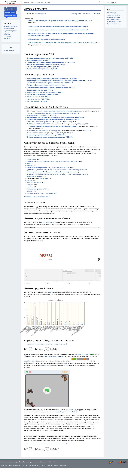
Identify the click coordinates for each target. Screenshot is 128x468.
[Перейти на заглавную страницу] (10, 12)
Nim (62, 356)
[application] (62, 276)
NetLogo (75, 412)
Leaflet (98, 227)
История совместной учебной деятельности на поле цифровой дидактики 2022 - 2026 (60, 21)
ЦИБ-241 (54, 69)
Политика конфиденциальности (12, 465)
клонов (64, 363)
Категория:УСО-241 (73, 119)
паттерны (30, 185)
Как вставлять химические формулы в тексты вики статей (47, 344)
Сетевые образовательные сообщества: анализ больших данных (53, 126)
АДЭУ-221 (73, 62)
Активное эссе (72, 161)
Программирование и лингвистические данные (45, 58)
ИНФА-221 (70, 58)
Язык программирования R (37, 67)
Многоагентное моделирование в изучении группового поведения (55, 113)
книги (29, 163)
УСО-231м (61, 135)
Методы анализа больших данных (39, 94)
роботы (29, 180)
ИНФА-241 (59, 92)
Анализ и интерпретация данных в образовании (45, 119)
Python (30, 356)
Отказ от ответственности (57, 465)
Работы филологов (33, 99)
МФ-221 (47, 60)
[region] (62, 265)
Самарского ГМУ (50, 193)
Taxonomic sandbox (52, 172)
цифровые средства (34, 176)
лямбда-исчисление (81, 354)
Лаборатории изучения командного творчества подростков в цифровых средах (58, 26)
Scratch (62, 167)
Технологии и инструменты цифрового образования (46, 83)
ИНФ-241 (51, 90)
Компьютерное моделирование (61, 117)
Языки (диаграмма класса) (69, 172)
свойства (40, 211)
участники (30, 193)
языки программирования (37, 167)
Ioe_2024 (85, 124)
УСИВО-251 (47, 96)
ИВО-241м (69, 137)
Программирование (34, 60)
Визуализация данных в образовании (41, 135)
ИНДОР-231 (80, 117)
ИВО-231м (87, 130)
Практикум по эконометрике (37, 69)
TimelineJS (28, 283)
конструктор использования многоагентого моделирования (59, 111)
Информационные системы (37, 90)
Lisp (52, 167)
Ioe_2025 (77, 124)
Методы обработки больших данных (40, 65)
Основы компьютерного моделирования (41, 92)
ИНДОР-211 (61, 65)
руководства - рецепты (35, 189)
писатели (30, 187)
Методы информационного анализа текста (43, 85)
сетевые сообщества (34, 182)
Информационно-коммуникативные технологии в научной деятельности (54, 81)
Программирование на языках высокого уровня (43, 130)
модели (29, 165)
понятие (48, 292)
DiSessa (45, 255)
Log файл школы (82, 170)
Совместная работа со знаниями (64, 170)
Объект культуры (48, 222)
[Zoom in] (26, 270)
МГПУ (38, 193)
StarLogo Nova (63, 412)
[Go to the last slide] (26, 276)
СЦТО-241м (73, 78)
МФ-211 (46, 115)
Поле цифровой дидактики (11, 2)
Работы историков (33, 101)
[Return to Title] (26, 279)
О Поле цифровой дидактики (36, 465)
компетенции (31, 159)
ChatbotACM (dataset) (44, 170)
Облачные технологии (35, 96)
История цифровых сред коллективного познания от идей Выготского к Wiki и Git (58, 30)
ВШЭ (42, 193)
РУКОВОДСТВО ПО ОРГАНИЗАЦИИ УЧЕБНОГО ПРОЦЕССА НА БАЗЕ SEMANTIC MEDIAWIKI (60, 43)
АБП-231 (72, 87)
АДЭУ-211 (67, 122)
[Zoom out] (26, 273)
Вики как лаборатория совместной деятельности (46, 39)
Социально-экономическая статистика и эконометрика (47, 87)
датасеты (30, 170)
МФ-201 (54, 115)
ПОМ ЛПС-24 (45, 99)
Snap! (67, 167)
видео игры (44, 178)
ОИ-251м (44, 101)
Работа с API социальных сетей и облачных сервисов (46, 62)
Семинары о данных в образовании (37, 197)
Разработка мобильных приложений (39, 122)
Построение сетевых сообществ (38, 124)
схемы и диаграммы (34, 172)
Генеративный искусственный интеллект (51, 161)
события (29, 191)
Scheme (57, 167)
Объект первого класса (50, 356)
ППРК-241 (88, 81)
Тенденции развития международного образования (46, 78)
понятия (30, 161)
